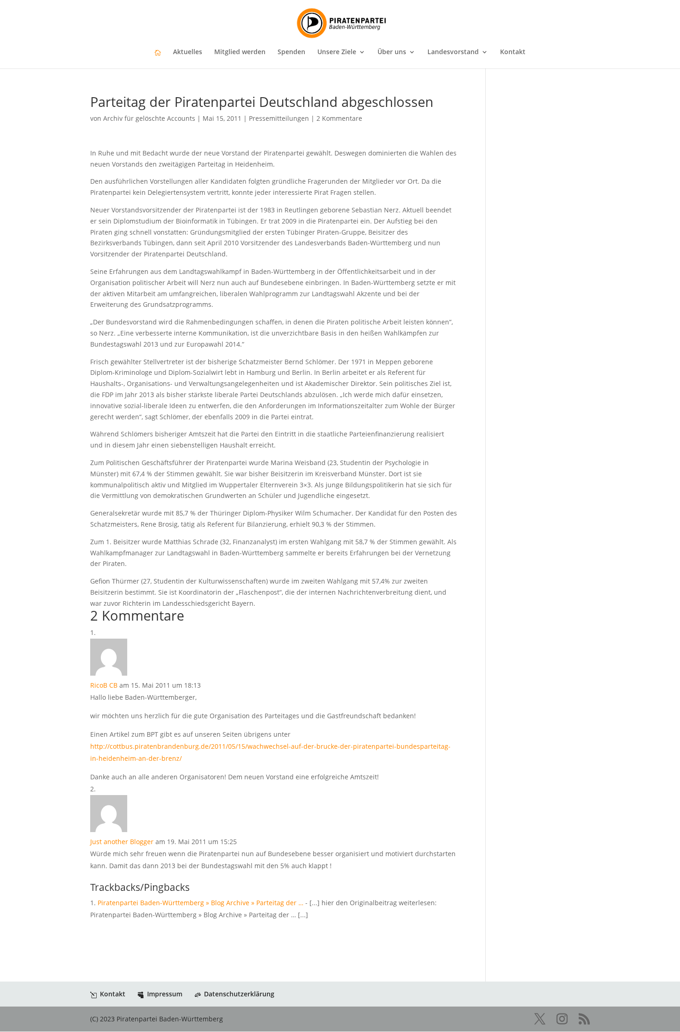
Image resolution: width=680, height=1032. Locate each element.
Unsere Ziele (336, 52)
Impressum (164, 993)
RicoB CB (103, 685)
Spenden (291, 52)
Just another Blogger (122, 841)
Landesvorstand (453, 52)
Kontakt (512, 52)
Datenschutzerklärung (239, 993)
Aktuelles (187, 52)
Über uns (391, 52)
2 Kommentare (339, 118)
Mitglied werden (240, 52)
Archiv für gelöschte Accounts (149, 118)
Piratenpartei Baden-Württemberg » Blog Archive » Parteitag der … (200, 902)
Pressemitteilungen (279, 118)
